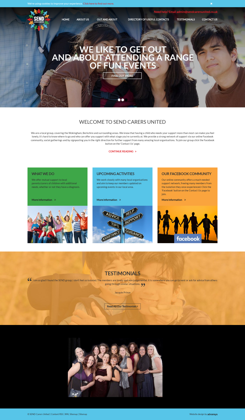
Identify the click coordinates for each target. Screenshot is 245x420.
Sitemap (83, 414)
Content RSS (57, 414)
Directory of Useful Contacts (148, 19)
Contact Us (209, 19)
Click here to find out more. (98, 3)
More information (42, 199)
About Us (83, 19)
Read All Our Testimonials (122, 306)
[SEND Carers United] (39, 20)
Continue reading (121, 151)
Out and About (107, 19)
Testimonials (186, 19)
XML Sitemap (71, 414)
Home (66, 19)
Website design (197, 414)
